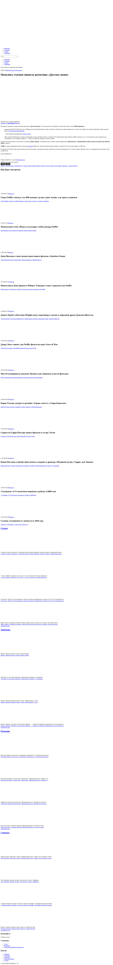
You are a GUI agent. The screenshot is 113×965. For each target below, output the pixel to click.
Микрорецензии (9, 959)
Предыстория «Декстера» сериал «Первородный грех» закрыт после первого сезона (26, 858)
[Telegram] (4, 164)
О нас (6, 944)
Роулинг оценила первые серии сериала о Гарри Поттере (18, 928)
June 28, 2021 (27, 134)
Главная (6, 954)
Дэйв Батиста (18, 166)
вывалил (30, 146)
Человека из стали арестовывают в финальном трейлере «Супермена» (22, 679)
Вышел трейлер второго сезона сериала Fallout (15, 655)
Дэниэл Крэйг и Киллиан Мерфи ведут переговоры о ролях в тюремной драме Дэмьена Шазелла (30, 319)
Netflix (3, 166)
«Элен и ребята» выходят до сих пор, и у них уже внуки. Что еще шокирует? (24, 577)
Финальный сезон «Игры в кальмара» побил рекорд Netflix (18, 230)
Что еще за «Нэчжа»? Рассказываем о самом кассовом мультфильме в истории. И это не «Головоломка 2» (32, 601)
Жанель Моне (36, 166)
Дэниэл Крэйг (27, 166)
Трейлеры (7, 53)
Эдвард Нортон (72, 166)
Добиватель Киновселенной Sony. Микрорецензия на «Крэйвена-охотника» (24, 804)
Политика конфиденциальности (14, 947)
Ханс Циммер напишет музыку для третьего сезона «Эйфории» (20, 882)
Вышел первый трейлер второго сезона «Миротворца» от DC (19, 702)
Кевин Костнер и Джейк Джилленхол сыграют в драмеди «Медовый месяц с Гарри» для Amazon (30, 466)
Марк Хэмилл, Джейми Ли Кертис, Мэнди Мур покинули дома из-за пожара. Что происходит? (29, 624)
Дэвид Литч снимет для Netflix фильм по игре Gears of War (18, 348)
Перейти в (5, 123)
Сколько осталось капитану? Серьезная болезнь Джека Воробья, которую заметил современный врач (31, 554)
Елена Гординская (16, 70)
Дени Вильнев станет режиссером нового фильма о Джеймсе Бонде (21, 260)
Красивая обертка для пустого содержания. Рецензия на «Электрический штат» (25, 757)
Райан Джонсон (62, 166)
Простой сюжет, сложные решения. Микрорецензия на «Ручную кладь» (22, 827)
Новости (8, 70)
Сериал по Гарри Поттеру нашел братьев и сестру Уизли (18, 436)
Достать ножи (9, 166)
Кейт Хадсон (45, 166)
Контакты (7, 945)
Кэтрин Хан (53, 166)
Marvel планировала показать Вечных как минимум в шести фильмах (22, 377)
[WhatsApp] (7, 164)
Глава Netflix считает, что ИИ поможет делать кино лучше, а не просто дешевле (25, 201)
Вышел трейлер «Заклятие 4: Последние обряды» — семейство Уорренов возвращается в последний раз (32, 726)
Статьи (6, 51)
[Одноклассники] (9, 164)
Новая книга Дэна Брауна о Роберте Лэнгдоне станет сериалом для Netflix (23, 289)
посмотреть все (5, 626)
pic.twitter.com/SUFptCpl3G (16, 131)
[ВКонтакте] (2, 164)
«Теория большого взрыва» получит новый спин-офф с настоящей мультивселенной (26, 905)
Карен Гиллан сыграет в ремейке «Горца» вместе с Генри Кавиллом (21, 407)
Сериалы (7, 50)
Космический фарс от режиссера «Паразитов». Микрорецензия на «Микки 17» (24, 780)
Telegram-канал (20, 160)
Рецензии (7, 48)
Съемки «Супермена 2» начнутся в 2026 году (14, 524)
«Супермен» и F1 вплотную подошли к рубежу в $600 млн (18, 495)
